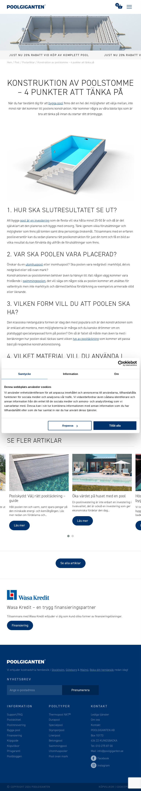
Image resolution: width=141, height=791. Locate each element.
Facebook (103, 758)
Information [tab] (70, 373)
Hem (9, 62)
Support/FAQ (15, 714)
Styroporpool (56, 730)
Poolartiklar (28, 62)
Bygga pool (13, 730)
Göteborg (71, 670)
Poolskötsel (14, 720)
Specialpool (56, 725)
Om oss (95, 720)
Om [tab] (116, 373)
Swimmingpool (58, 746)
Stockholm (58, 670)
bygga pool (55, 103)
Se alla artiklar (70, 563)
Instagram (103, 766)
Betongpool (55, 741)
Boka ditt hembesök (102, 670)
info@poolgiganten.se (110, 751)
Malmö (84, 670)
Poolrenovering (16, 725)
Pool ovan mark (58, 756)
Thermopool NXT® (60, 714)
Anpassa (67, 425)
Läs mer (19, 525)
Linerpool (54, 735)
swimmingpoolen (34, 281)
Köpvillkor (13, 746)
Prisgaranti (13, 751)
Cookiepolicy (125, 787)
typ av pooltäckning (86, 339)
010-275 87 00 (104, 746)
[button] (68, 536)
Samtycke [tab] (24, 373)
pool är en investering (34, 220)
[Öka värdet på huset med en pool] (102, 472)
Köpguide (12, 741)
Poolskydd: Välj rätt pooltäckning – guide (37, 498)
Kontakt (95, 725)
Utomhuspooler (58, 751)
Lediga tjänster (100, 714)
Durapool (54, 720)
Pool (17, 62)
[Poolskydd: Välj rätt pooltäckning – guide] (39, 472)
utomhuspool (34, 264)
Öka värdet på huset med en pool (99, 496)
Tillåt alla (115, 425)
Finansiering (20, 625)
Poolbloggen (14, 756)
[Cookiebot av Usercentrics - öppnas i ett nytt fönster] (121, 363)
